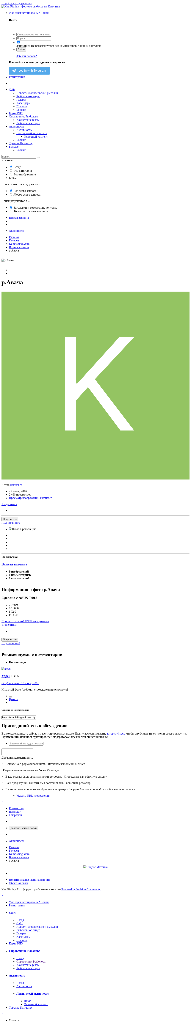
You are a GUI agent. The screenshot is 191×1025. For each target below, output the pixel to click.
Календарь (23, 103)
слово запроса (27, 194)
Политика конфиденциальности (29, 879)
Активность (16, 126)
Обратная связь (18, 883)
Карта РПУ (16, 113)
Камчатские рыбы (27, 119)
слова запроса (25, 190)
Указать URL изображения (33, 795)
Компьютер (16, 808)
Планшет (15, 811)
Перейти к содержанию (16, 3)
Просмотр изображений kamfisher (30, 497)
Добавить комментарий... (17, 757)
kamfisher (16, 484)
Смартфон (15, 815)
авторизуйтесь (116, 733)
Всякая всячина (14, 564)
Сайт (12, 89)
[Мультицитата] (10, 696)
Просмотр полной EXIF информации (25, 621)
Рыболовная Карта (28, 123)
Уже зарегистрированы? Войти (29, 12)
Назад (20, 920)
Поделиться (9, 504)
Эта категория (23, 170)
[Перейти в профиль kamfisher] (95, 478)
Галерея (21, 99)
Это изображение (25, 174)
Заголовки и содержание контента (35, 207)
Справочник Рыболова (23, 116)
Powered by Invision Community (81, 889)
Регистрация (17, 76)
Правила (21, 106)
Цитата (13, 699)
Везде (17, 167)
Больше (21, 109)
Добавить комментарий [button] (23, 828)
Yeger (5, 676)
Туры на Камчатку (20, 143)
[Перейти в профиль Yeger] (6, 668)
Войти (21, 49)
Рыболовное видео (28, 96)
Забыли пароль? (26, 56)
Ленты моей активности (31, 133)
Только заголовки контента (31, 211)
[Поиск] (38, 157)
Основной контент (36, 136)
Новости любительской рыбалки (37, 93)
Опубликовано (20, 683)
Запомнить (23, 45)
